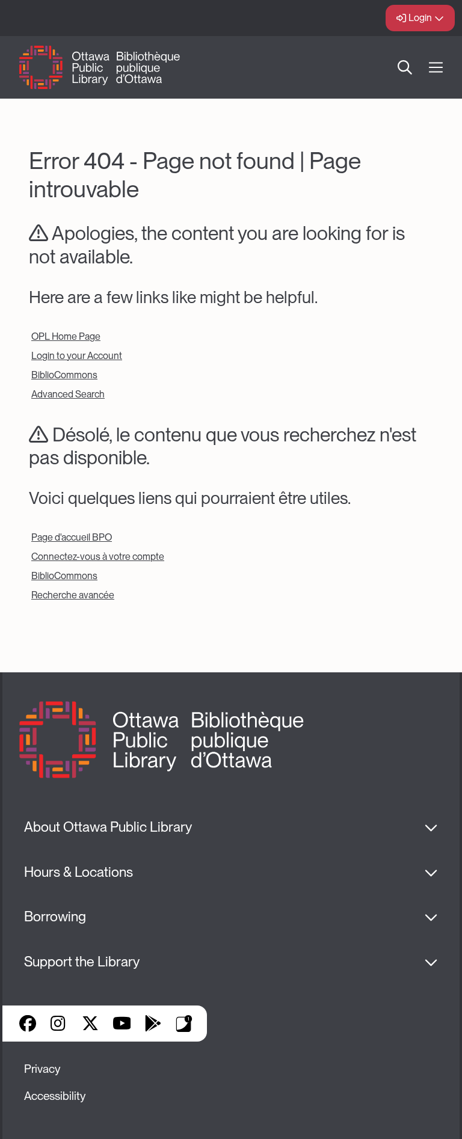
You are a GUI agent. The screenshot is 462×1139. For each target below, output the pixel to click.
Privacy (42, 1069)
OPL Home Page (65, 336)
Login (420, 17)
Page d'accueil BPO (71, 537)
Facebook (27, 1023)
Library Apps (184, 1023)
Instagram (59, 1023)
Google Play (152, 1023)
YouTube (121, 1023)
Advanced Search (68, 394)
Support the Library (82, 961)
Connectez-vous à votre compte (97, 556)
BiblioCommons (64, 375)
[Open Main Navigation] (435, 67)
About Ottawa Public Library (108, 826)
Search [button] (404, 67)
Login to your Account (76, 355)
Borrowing (55, 916)
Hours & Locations (78, 872)
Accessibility (54, 1096)
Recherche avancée (72, 595)
